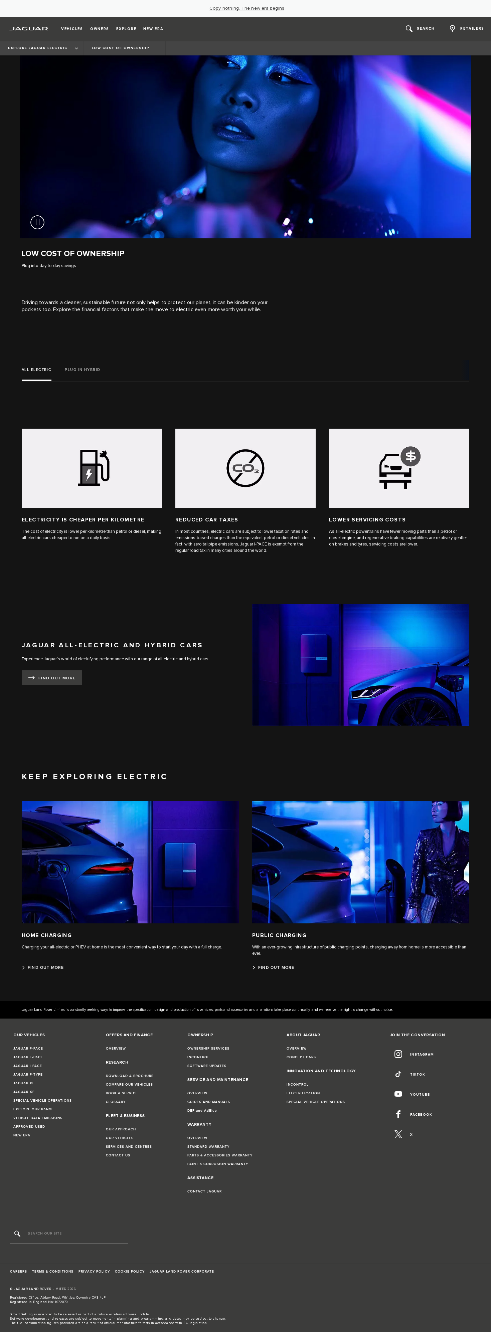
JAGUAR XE (24, 1083)
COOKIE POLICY (130, 1272)
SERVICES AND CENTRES (129, 1147)
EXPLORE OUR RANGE (33, 1109)
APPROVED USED (29, 1127)
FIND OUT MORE (57, 678)
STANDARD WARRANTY (208, 1147)
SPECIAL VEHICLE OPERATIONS (42, 1101)
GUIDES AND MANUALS (208, 1102)
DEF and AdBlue (202, 1111)
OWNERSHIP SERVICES (208, 1049)
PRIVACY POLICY (94, 1272)
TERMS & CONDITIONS (52, 1272)
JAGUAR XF (24, 1092)
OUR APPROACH (121, 1129)
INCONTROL (198, 1057)
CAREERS (18, 1272)
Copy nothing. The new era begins (246, 8)
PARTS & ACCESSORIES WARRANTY (220, 1155)
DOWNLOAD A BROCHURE (130, 1076)
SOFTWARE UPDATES (206, 1066)
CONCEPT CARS (301, 1057)
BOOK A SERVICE (122, 1093)
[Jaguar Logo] (29, 29)
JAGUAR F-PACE (28, 1049)
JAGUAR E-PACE (28, 1057)
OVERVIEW (116, 1049)
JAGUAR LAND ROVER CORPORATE (182, 1272)
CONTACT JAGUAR (204, 1191)
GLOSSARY (116, 1102)
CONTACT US (118, 1155)
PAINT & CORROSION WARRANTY (217, 1164)
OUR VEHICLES (120, 1138)
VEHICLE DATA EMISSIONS (37, 1118)
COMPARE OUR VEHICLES (129, 1085)
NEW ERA (21, 1135)
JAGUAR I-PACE (27, 1066)
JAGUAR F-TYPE (28, 1075)
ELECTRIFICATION (303, 1093)
